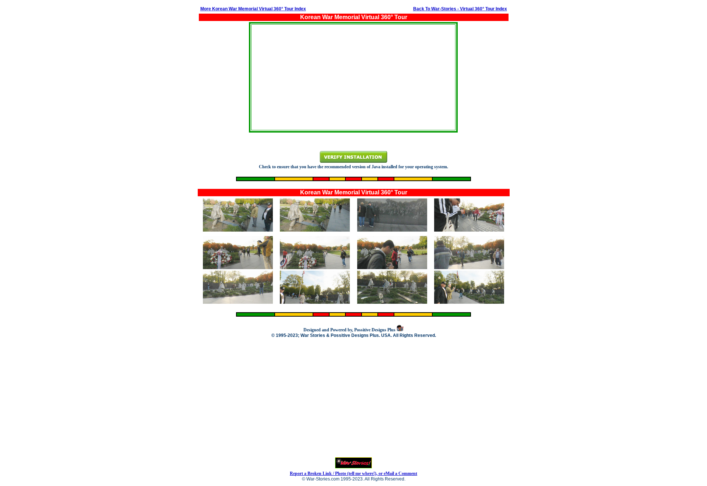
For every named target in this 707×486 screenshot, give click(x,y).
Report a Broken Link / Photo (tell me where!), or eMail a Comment (353, 473)
